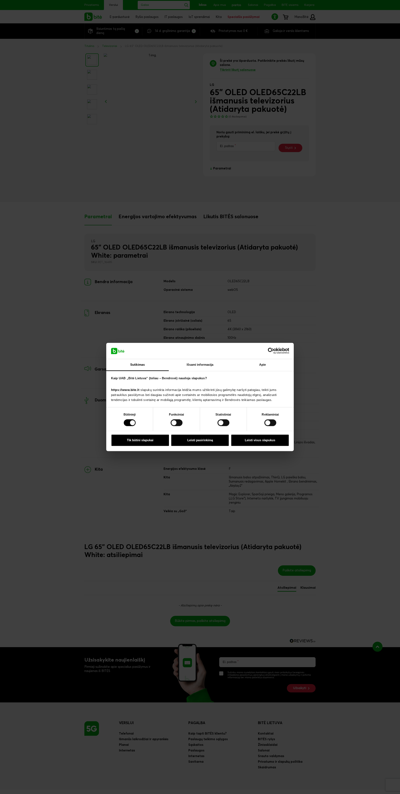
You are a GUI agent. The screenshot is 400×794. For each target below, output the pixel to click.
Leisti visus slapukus (260, 440)
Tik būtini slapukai (140, 440)
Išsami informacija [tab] (200, 364)
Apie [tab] (262, 364)
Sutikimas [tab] (137, 364)
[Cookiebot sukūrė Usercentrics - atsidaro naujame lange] (271, 351)
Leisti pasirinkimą (200, 440)
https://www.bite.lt (125, 390)
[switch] (176, 423)
